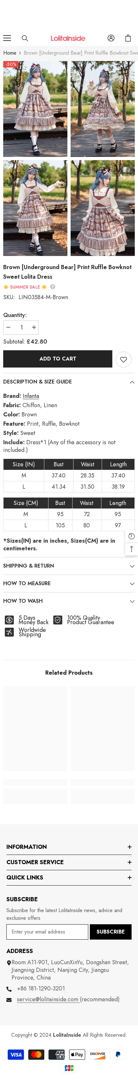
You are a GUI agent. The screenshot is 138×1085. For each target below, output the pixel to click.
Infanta (31, 396)
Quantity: (15, 315)
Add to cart (57, 358)
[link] (35, 782)
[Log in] (111, 38)
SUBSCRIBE (111, 931)
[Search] (25, 38)
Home (9, 53)
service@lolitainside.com (48, 999)
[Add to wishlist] (124, 360)
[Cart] (128, 38)
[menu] (7, 38)
